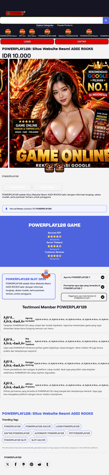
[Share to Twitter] (7, 464)
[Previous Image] (2, 114)
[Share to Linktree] (23, 464)
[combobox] (51, 20)
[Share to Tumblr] (47, 464)
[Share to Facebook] (15, 464)
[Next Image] (106, 114)
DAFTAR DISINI (17, 187)
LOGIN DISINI (47, 187)
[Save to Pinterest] (31, 464)
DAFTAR (82, 41)
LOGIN (27, 41)
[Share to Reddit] (39, 464)
